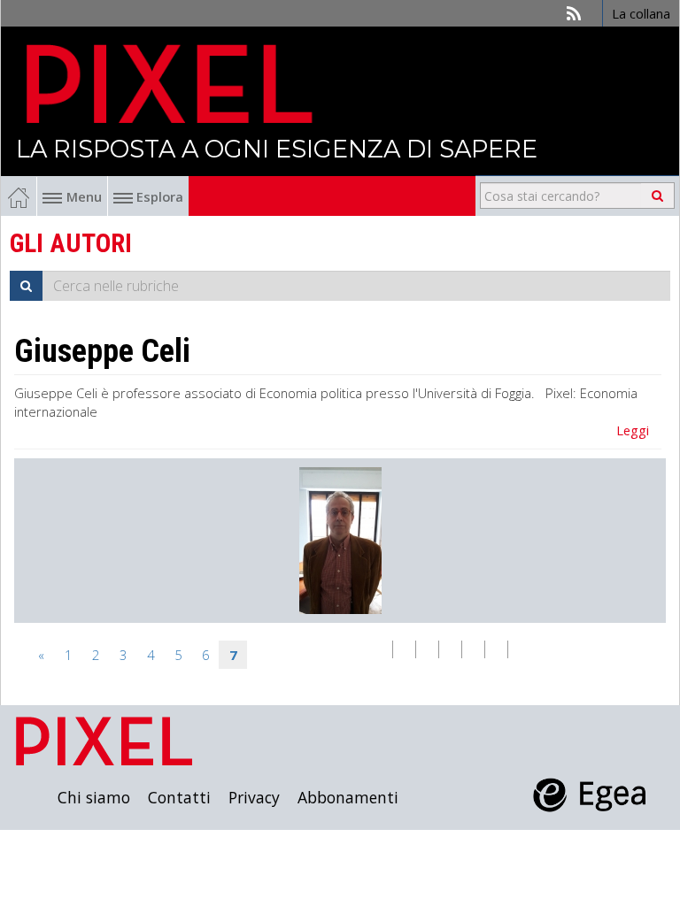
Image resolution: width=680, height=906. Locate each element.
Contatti (179, 797)
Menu (84, 196)
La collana (641, 13)
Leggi (632, 430)
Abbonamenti (348, 797)
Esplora (158, 196)
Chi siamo (94, 797)
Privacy (254, 797)
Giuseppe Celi (102, 351)
